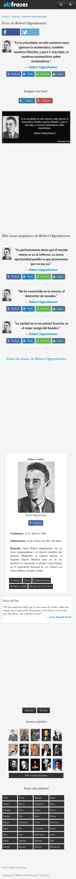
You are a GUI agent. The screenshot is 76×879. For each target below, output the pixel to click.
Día (20, 816)
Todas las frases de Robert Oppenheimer (36, 358)
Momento (55, 846)
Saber (53, 828)
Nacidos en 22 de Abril (40, 586)
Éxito (21, 797)
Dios (21, 810)
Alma (5, 840)
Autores (15, 16)
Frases (5, 16)
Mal (5, 834)
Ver (20, 828)
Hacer (22, 804)
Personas (54, 822)
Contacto (44, 875)
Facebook (8, 875)
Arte (21, 834)
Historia (38, 840)
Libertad (23, 822)
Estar (36, 816)
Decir (5, 828)
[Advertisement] (38, 187)
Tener (53, 810)
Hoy (52, 840)
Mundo (38, 797)
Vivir (37, 822)
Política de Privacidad (26, 875)
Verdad (6, 816)
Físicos (27, 580)
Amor (6, 804)
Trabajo (22, 840)
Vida (5, 797)
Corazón (38, 828)
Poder (53, 816)
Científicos (15, 580)
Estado (6, 846)
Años (52, 834)
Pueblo (38, 846)
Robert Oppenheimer (35, 16)
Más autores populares (36, 775)
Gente (37, 810)
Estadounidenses (41, 580)
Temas (43, 710)
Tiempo (7, 810)
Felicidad (39, 834)
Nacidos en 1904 (18, 586)
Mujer (6, 822)
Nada (52, 797)
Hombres (38, 804)
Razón (22, 846)
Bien (52, 804)
